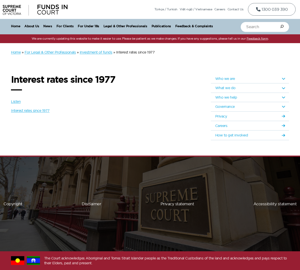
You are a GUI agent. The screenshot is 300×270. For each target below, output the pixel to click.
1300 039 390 (274, 9)
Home (16, 52)
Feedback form (257, 38)
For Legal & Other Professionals (50, 52)
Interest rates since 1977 (30, 110)
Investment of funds (96, 52)
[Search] (282, 26)
